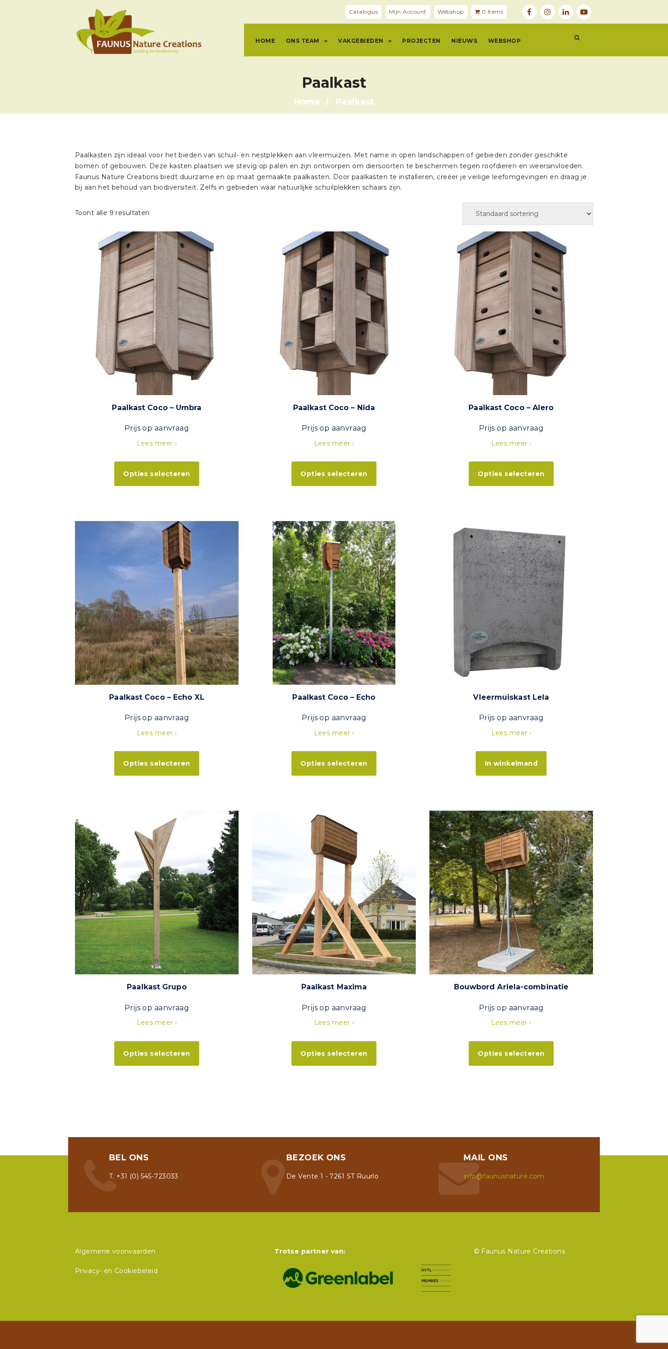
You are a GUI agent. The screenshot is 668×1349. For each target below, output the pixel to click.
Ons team (302, 40)
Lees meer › (157, 443)
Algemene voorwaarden (115, 1251)
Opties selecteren (156, 474)
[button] (577, 37)
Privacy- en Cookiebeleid (116, 1271)
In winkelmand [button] (511, 763)
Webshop (451, 11)
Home (265, 40)
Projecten (421, 40)
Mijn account (408, 11)
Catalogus (363, 11)
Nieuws (464, 40)
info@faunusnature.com (504, 1176)
